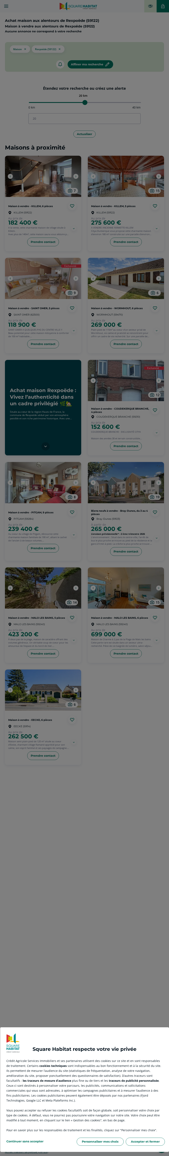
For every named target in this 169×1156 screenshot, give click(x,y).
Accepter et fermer (145, 1141)
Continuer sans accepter (24, 1141)
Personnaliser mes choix (100, 1141)
